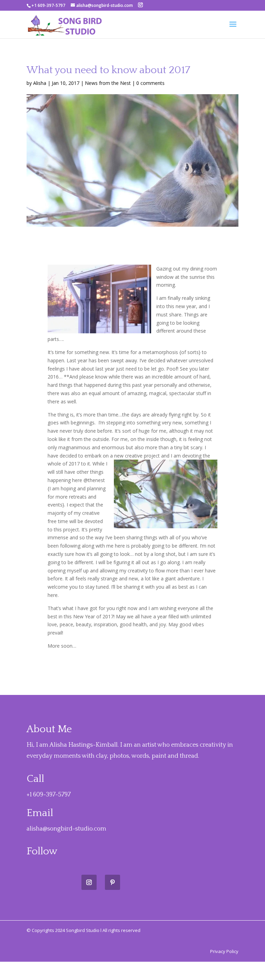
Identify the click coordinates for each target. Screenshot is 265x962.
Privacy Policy (224, 951)
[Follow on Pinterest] (112, 882)
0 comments (150, 83)
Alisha (39, 83)
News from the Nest (108, 83)
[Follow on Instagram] (89, 882)
